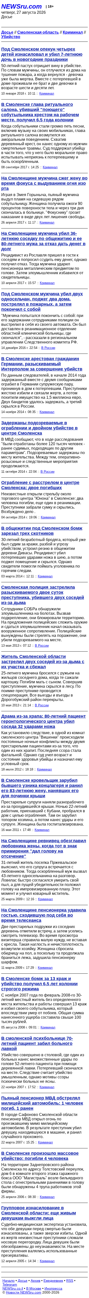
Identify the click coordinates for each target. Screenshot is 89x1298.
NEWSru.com (21, 6)
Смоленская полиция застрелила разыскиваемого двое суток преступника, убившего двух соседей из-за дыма (42, 595)
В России (48, 348)
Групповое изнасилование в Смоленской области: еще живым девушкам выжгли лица (38, 1213)
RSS (69, 1281)
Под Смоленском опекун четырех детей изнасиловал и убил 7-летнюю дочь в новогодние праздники (41, 54)
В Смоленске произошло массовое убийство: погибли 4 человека (40, 1156)
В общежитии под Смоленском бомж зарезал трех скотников (41, 531)
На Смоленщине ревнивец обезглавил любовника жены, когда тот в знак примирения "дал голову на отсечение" (43, 848)
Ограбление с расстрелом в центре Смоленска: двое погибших (40, 485)
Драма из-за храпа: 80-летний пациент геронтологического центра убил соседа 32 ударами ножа (43, 721)
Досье (22, 1281)
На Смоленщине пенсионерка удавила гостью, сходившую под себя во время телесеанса (43, 915)
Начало (8, 1281)
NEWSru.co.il (12, 1288)
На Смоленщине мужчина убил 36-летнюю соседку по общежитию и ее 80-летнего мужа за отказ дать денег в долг (43, 241)
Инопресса (53, 1288)
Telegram (9, 1284)
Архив (35, 1281)
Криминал (46, 93)
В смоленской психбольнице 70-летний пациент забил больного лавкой (37, 1043)
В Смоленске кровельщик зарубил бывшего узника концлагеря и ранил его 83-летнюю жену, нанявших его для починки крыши (42, 788)
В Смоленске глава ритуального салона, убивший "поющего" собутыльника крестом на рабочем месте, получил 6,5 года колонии (40, 112)
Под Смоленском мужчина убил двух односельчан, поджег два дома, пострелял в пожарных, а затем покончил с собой (42, 301)
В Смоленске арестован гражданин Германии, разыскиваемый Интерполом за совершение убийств (41, 363)
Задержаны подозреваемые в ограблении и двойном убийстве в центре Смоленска (39, 428)
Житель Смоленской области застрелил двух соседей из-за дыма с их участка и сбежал (42, 661)
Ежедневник (53, 1281)
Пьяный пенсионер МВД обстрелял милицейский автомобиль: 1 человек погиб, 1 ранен (42, 1103)
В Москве (33, 1288)
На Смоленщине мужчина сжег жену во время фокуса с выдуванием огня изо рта (44, 183)
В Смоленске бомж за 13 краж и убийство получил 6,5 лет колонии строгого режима (39, 983)
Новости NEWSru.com (23, 1292)
